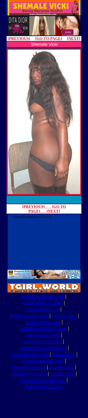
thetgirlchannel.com (43, 360)
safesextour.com (43, 335)
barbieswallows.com (43, 296)
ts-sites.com (61, 367)
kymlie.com (64, 315)
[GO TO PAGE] (48, 38)
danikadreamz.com (43, 303)
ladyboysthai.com (44, 386)
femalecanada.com (28, 315)
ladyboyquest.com (43, 341)
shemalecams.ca (29, 367)
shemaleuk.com (43, 309)
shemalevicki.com (29, 354)
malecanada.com (42, 322)
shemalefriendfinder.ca (43, 348)
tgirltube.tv (63, 354)
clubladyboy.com (29, 373)
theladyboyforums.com (43, 328)
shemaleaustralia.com (42, 380)
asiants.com (62, 373)
